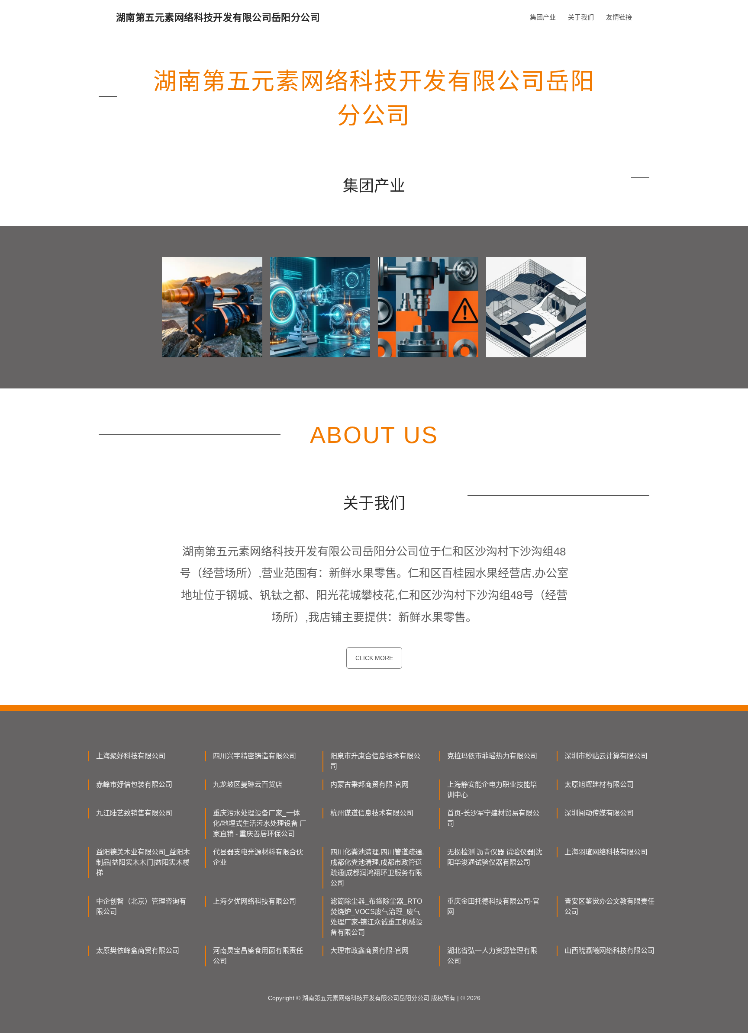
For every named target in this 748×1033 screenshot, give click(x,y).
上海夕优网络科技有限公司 (254, 901)
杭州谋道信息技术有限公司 (371, 813)
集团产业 (543, 17)
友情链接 (619, 17)
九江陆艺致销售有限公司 (134, 813)
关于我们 (581, 17)
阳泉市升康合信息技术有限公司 (375, 761)
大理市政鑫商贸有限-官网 (369, 950)
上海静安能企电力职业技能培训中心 (492, 790)
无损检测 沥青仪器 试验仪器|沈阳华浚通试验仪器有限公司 (494, 857)
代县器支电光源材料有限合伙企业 (258, 857)
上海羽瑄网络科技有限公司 (606, 852)
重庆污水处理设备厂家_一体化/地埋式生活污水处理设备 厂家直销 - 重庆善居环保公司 (259, 823)
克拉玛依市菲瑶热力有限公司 (492, 756)
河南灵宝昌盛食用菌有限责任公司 (258, 956)
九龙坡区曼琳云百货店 (247, 784)
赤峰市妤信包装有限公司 (134, 784)
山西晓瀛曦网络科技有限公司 (609, 950)
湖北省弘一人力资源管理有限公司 (492, 956)
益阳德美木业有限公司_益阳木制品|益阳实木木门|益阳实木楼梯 (143, 862)
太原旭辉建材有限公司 (599, 784)
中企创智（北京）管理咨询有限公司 (141, 906)
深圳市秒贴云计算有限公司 (606, 756)
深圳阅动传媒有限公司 (599, 813)
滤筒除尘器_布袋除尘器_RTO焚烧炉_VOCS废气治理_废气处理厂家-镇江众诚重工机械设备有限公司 (376, 917)
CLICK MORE (374, 657)
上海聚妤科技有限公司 (130, 756)
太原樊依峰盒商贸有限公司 (137, 950)
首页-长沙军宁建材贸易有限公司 (493, 818)
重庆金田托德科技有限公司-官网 (493, 906)
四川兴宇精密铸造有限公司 (254, 756)
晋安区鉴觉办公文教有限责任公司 (609, 906)
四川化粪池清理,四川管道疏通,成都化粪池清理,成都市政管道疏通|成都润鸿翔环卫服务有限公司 (377, 867)
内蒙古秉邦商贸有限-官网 (369, 784)
